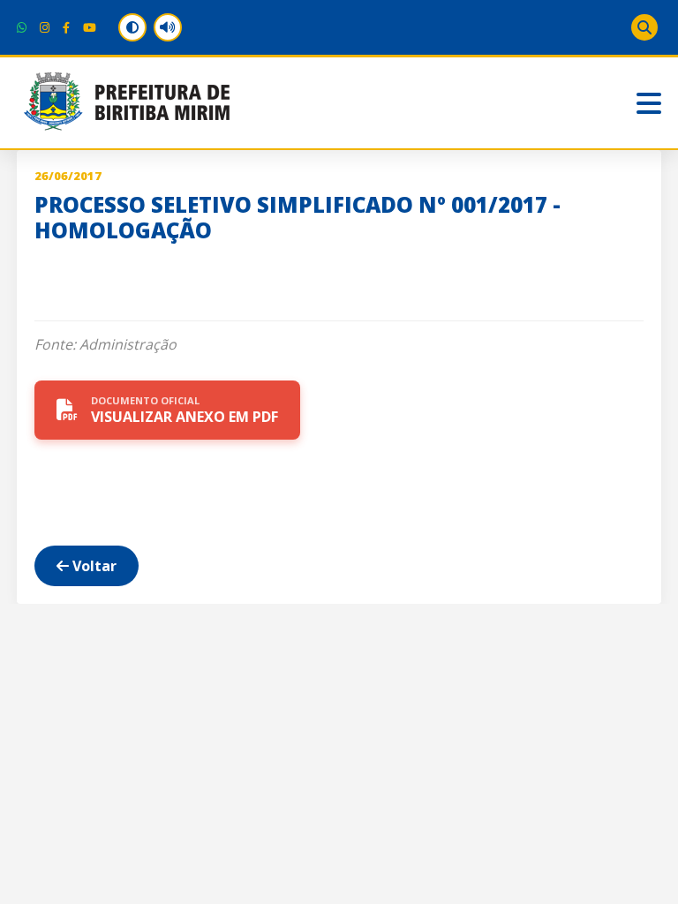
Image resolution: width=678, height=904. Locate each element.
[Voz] (168, 27)
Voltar (93, 566)
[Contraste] (132, 27)
